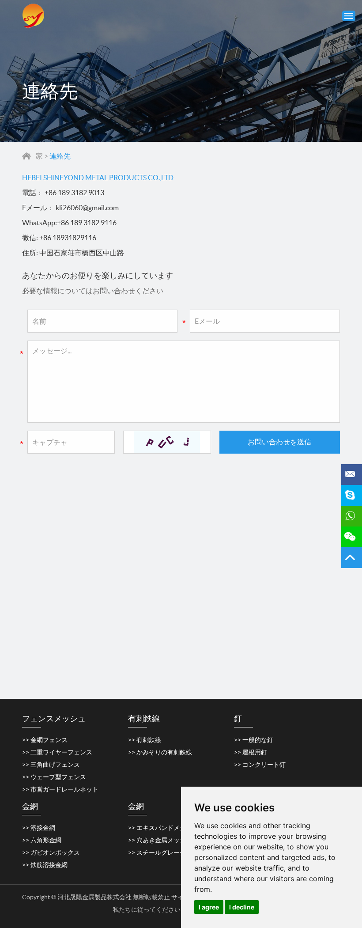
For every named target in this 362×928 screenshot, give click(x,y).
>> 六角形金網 (41, 840)
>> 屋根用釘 (250, 752)
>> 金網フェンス (45, 739)
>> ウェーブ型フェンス (54, 776)
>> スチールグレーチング (163, 852)
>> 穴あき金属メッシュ (160, 840)
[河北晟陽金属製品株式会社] (33, 16)
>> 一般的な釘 (253, 739)
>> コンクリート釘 (260, 764)
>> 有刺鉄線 (144, 739)
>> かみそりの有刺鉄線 (160, 752)
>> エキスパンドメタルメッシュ (172, 827)
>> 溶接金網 (38, 827)
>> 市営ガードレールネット (60, 789)
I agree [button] (209, 907)
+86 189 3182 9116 (87, 223)
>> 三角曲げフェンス (51, 764)
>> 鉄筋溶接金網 (45, 864)
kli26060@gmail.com (87, 208)
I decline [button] (241, 907)
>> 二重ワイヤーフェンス (57, 752)
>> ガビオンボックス (51, 852)
